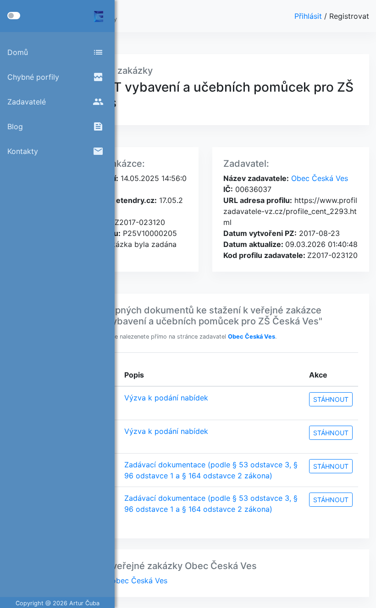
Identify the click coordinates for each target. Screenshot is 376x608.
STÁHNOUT (330, 399)
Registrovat (349, 16)
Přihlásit (309, 16)
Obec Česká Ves (318, 178)
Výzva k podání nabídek (166, 397)
